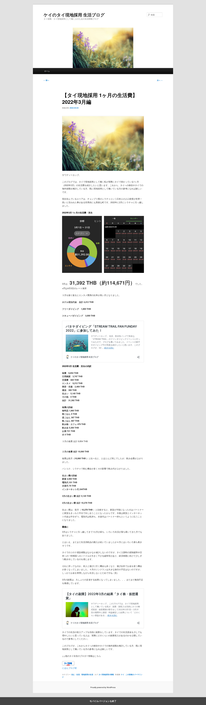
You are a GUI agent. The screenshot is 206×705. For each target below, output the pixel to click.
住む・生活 (75, 674)
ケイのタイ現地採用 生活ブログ (74, 15)
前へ (46, 80)
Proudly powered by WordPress (103, 687)
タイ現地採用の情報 (106, 674)
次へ (159, 80)
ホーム (47, 71)
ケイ (122, 674)
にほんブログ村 (69, 667)
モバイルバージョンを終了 (103, 701)
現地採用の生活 (87, 674)
